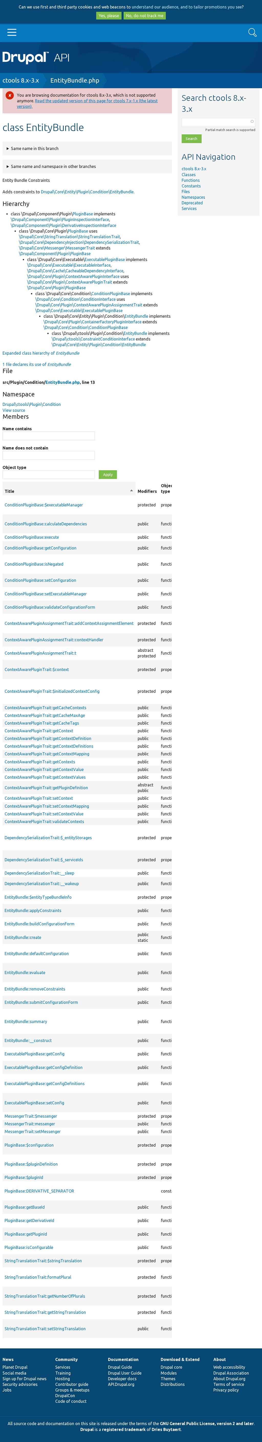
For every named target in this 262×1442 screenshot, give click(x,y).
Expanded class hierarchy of (41, 353)
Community (66, 1359)
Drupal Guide (120, 1367)
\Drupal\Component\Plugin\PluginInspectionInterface (60, 219)
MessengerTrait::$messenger (31, 1116)
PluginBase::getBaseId (25, 1207)
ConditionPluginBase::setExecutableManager (46, 594)
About (219, 1359)
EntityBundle (136, 316)
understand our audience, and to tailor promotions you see (187, 7)
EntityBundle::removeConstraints (35, 989)
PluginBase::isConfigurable (29, 1247)
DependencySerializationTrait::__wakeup (42, 883)
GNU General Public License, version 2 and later (207, 1423)
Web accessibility (229, 1367)
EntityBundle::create (23, 937)
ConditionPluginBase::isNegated (34, 564)
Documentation (123, 1359)
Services (189, 208)
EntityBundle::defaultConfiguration (37, 953)
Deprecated (192, 203)
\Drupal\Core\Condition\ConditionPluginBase (85, 327)
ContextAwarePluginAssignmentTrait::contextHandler (54, 639)
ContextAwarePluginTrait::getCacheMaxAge (45, 715)
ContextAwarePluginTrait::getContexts (40, 761)
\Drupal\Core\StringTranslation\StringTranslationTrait (69, 236)
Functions (191, 180)
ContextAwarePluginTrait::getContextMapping (47, 754)
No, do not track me (144, 15)
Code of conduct (70, 1401)
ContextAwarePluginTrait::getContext (39, 730)
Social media (14, 1373)
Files (186, 191)
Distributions (173, 1384)
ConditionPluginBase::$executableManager (44, 505)
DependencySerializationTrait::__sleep (39, 873)
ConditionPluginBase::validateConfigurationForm (50, 607)
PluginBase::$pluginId (24, 1177)
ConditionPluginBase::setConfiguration (40, 580)
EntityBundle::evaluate (25, 972)
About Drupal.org (229, 1378)
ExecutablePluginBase (105, 259)
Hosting (62, 1378)
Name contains (17, 428)
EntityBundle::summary (26, 1021)
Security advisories (20, 1384)
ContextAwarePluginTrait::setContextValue (44, 814)
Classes (189, 174)
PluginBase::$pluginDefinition (31, 1164)
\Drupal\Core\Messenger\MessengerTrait (57, 248)
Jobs (7, 1390)
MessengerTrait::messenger (30, 1123)
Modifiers (147, 491)
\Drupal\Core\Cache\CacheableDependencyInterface (75, 270)
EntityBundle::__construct (28, 1040)
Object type (14, 467)
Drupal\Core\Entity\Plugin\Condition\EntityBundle (87, 191)
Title (69, 491)
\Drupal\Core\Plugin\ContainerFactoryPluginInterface (92, 321)
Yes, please (109, 15)
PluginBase (83, 214)
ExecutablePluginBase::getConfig (34, 1054)
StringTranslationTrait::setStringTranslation (45, 1328)
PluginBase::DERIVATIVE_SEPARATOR (39, 1191)
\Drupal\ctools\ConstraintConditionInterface (93, 339)
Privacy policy (226, 1390)
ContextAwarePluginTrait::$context (37, 669)
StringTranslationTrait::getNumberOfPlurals (45, 1296)
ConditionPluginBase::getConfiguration (41, 548)
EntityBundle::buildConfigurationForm (39, 924)
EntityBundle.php (74, 80)
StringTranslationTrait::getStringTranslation (45, 1312)
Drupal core (171, 1367)
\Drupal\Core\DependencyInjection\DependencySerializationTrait (79, 242)
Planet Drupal (15, 1367)
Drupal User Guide (124, 1373)
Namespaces (193, 197)
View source (14, 410)
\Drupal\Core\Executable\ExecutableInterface (69, 265)
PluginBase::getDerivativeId (29, 1220)
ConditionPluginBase (110, 293)
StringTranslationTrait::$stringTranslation (43, 1260)
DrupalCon (65, 1395)
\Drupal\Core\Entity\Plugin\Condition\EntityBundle (99, 344)
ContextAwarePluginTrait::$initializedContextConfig (52, 691)
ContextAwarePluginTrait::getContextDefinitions (49, 746)
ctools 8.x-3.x (21, 80)
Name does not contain (25, 448)
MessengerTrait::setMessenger (33, 1131)
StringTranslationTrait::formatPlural (38, 1277)
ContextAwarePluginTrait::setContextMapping (47, 806)
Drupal (87, 1429)
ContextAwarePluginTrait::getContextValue (44, 769)
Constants (191, 186)
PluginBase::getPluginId (26, 1234)
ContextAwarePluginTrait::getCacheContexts (45, 707)
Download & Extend (180, 1359)
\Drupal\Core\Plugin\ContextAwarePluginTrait (69, 282)
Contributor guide (71, 1384)
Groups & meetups (72, 1390)
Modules (169, 1373)
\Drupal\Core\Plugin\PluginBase (56, 287)
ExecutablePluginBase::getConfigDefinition (44, 1067)
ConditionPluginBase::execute (32, 537)
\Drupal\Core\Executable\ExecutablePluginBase (79, 310)
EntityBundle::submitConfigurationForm (41, 1002)
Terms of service (228, 1384)
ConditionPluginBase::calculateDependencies (46, 524)
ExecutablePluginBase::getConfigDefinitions (45, 1083)
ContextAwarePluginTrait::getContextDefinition (48, 738)
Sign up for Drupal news (25, 1378)
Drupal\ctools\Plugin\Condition (32, 404)
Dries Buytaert (166, 1429)
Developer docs (122, 1378)
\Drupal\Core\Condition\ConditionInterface (75, 299)
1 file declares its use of (37, 364)
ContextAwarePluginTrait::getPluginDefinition (46, 787)
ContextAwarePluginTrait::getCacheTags (42, 723)
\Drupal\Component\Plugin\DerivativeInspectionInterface (63, 225)
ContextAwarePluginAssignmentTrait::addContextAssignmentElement (69, 623)
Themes (168, 1378)
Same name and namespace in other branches (53, 166)
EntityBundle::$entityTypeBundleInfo (38, 897)
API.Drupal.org (121, 1384)
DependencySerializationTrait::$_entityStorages (48, 837)
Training (63, 1373)
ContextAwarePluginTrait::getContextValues (45, 777)
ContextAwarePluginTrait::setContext (39, 798)
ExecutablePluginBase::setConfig (34, 1102)
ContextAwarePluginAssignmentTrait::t (40, 653)
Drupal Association (231, 1373)
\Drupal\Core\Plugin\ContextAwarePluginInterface (73, 276)
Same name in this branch (35, 148)
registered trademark (124, 1429)
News (8, 1359)
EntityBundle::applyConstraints (33, 910)
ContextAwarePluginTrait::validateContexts (44, 821)
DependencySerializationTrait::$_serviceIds (44, 859)
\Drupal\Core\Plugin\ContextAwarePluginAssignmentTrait (88, 305)
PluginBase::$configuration (29, 1145)
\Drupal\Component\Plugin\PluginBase (55, 253)
